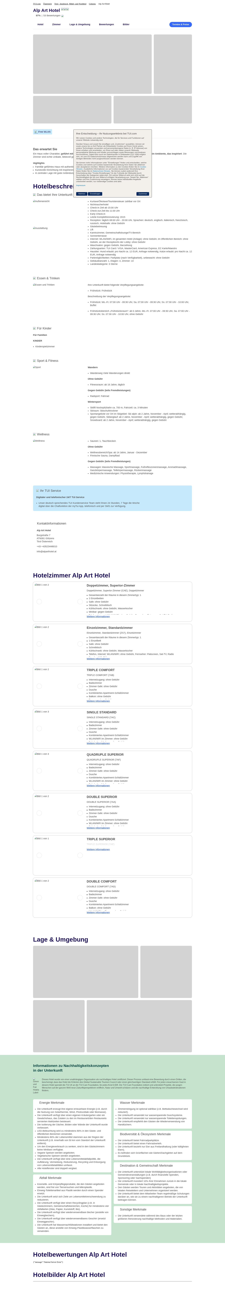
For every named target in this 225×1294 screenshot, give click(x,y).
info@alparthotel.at (46, 551)
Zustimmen (143, 194)
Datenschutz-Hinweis (101, 171)
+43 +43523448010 (47, 546)
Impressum (80, 185)
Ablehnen (81, 194)
